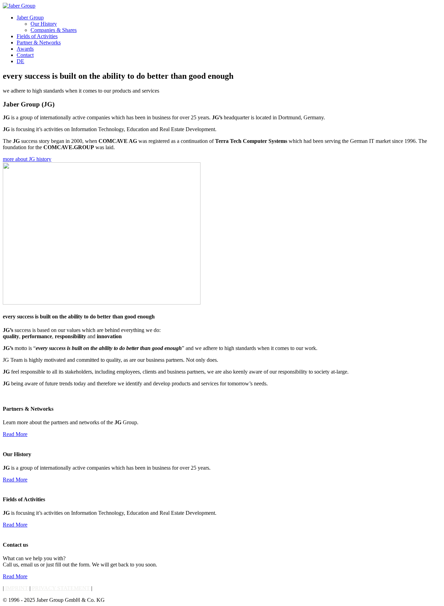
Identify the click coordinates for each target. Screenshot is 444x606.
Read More (15, 434)
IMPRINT (16, 588)
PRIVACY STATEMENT (61, 588)
